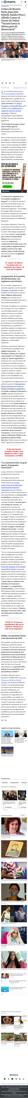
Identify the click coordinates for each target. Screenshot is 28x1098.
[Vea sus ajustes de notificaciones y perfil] (25, 1)
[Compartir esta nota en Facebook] (2, 83)
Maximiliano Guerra (15, 782)
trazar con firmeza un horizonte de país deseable (13, 680)
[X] (8, 1079)
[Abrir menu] (2, 2)
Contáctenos (17, 1083)
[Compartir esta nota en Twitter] (6, 83)
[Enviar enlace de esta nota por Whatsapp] (10, 83)
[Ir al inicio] (10, 2)
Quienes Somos (10, 1083)
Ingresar (21, 1)
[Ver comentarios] (26, 5)
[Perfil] (14, 1075)
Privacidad (22, 1083)
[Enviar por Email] (13, 83)
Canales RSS (3, 1083)
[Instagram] (16, 1079)
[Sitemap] (23, 1079)
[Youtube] (12, 1079)
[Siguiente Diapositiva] (26, 799)
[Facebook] (4, 1079)
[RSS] (19, 1079)
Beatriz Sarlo (4, 782)
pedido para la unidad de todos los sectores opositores (11, 110)
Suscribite (7, 186)
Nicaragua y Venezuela (9, 290)
